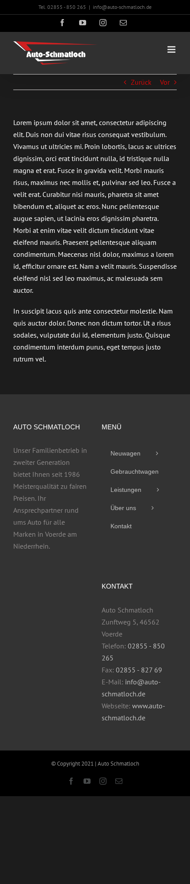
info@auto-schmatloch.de (122, 7)
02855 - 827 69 (139, 669)
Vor (165, 82)
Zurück (141, 82)
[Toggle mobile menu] (172, 49)
